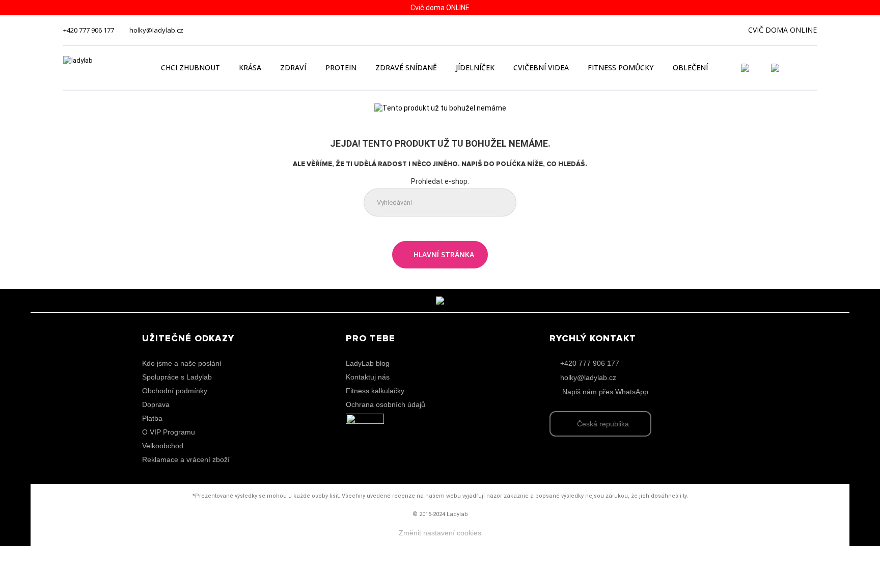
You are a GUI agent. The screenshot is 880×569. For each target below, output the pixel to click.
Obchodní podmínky (174, 391)
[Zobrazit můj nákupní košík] (804, 66)
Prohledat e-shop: (440, 181)
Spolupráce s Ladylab (177, 377)
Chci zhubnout (190, 67)
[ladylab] (101, 67)
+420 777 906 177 (88, 30)
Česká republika (603, 424)
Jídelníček (475, 67)
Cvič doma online (782, 30)
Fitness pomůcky (620, 67)
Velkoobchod (162, 446)
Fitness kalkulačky (375, 391)
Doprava (156, 404)
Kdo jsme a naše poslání (182, 363)
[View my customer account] (757, 67)
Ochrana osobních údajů (385, 404)
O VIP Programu (168, 432)
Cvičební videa (541, 67)
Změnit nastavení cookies (440, 533)
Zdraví (293, 67)
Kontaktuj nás (368, 377)
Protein (340, 67)
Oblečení (690, 67)
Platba (152, 418)
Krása (250, 67)
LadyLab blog (368, 363)
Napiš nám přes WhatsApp (605, 392)
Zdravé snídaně (406, 67)
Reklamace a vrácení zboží (186, 459)
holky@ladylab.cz (156, 30)
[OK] (500, 203)
